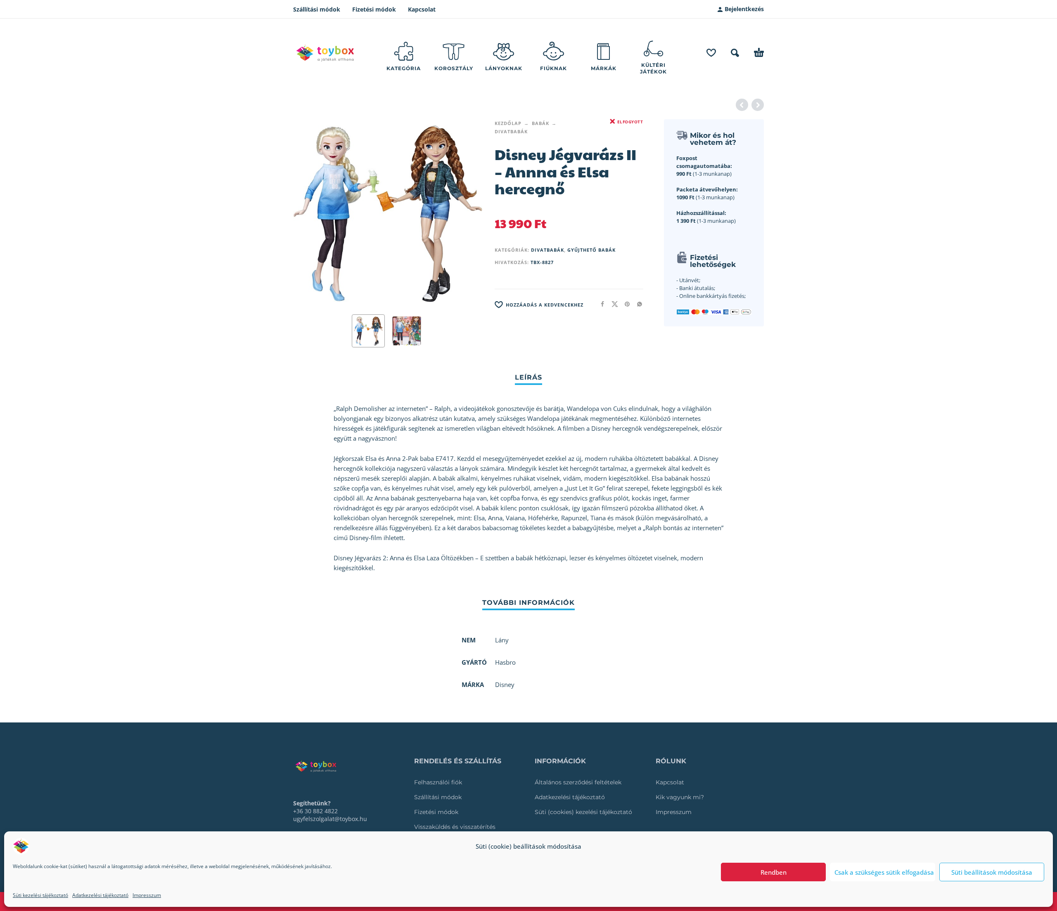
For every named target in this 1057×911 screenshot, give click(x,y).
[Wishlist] (711, 53)
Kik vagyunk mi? (680, 797)
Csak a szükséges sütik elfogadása (884, 872)
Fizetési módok (374, 9)
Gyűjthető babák (591, 250)
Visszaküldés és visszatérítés (454, 827)
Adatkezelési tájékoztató (100, 895)
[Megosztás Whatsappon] (637, 304)
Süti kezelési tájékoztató (40, 895)
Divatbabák (511, 131)
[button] (735, 53)
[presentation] (309, 213)
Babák (540, 123)
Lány (502, 640)
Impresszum (147, 895)
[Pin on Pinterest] (625, 304)
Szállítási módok (316, 9)
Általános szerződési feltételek (578, 782)
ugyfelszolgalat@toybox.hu (330, 819)
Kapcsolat (422, 9)
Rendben (774, 872)
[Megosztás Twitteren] (612, 304)
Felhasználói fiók (438, 782)
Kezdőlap (508, 123)
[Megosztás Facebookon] (600, 304)
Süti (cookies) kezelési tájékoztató (583, 812)
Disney (504, 684)
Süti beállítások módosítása (991, 872)
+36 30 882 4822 (315, 811)
